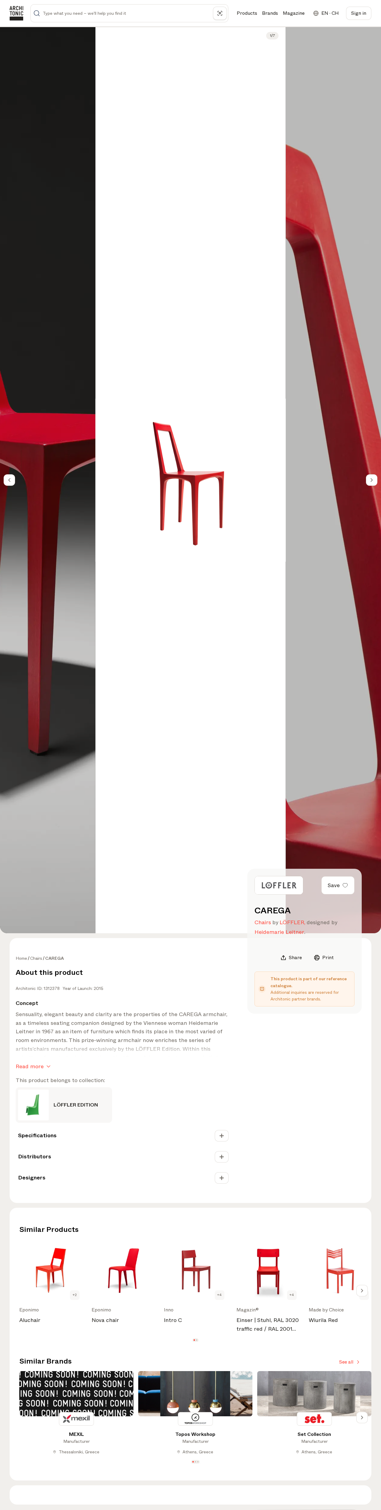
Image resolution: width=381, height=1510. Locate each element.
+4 (219, 1295)
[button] (194, 1340)
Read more (30, 1066)
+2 (75, 1295)
